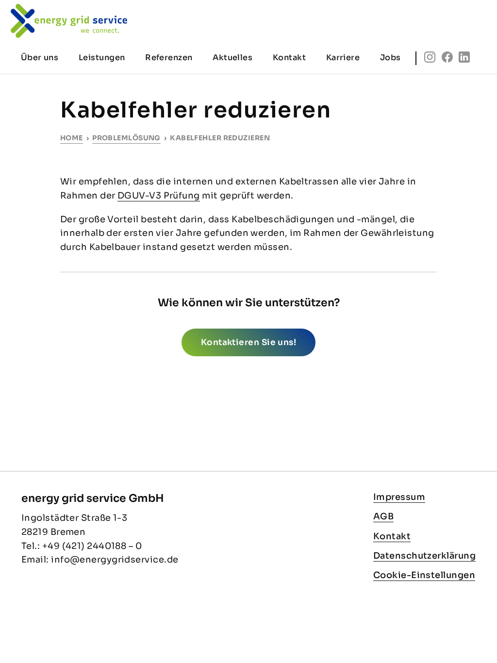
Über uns (40, 57)
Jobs (390, 57)
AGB (383, 516)
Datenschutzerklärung (424, 555)
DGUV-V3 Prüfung (158, 195)
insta (429, 57)
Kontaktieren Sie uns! (248, 342)
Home (71, 137)
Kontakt (392, 536)
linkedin (464, 57)
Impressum (399, 497)
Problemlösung (126, 137)
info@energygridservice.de (114, 559)
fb (447, 57)
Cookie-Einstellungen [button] (424, 575)
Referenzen (169, 57)
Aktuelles (232, 57)
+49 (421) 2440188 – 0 (92, 546)
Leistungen (102, 57)
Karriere (343, 57)
